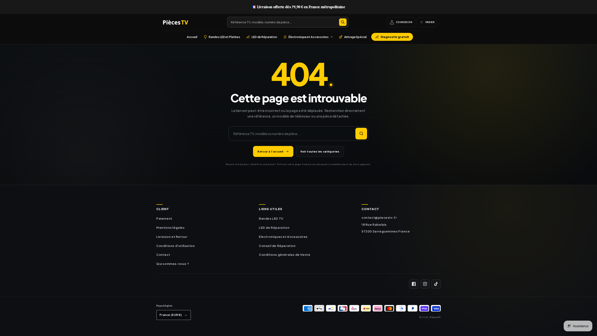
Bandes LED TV (271, 218)
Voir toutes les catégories (320, 151)
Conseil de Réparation (277, 246)
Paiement (164, 218)
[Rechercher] (343, 22)
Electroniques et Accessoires (283, 237)
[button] (308, 36)
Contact (163, 254)
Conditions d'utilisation (175, 246)
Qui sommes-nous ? (172, 264)
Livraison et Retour (171, 237)
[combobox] (287, 22)
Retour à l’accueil (270, 151)
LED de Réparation (274, 227)
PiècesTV (435, 317)
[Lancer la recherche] (361, 133)
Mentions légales (170, 227)
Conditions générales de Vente (284, 254)
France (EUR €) (171, 315)
